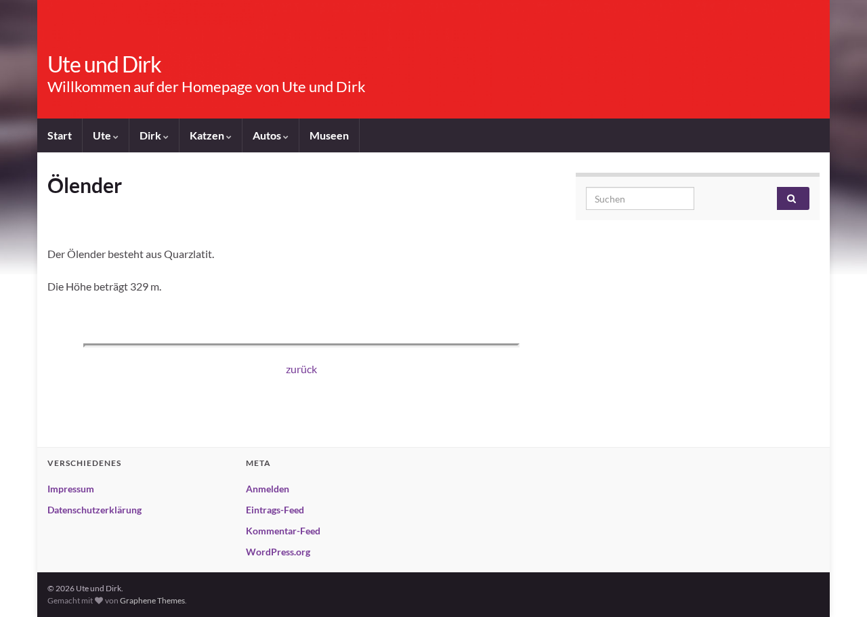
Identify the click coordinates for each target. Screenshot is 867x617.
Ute (103, 135)
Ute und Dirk (104, 64)
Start (59, 135)
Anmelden (267, 488)
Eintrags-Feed (275, 509)
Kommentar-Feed (283, 530)
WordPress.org (278, 551)
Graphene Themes (152, 600)
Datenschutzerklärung (94, 509)
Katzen (208, 135)
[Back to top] (836, 586)
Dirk (151, 135)
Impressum (70, 488)
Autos (268, 135)
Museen (329, 135)
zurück (301, 368)
